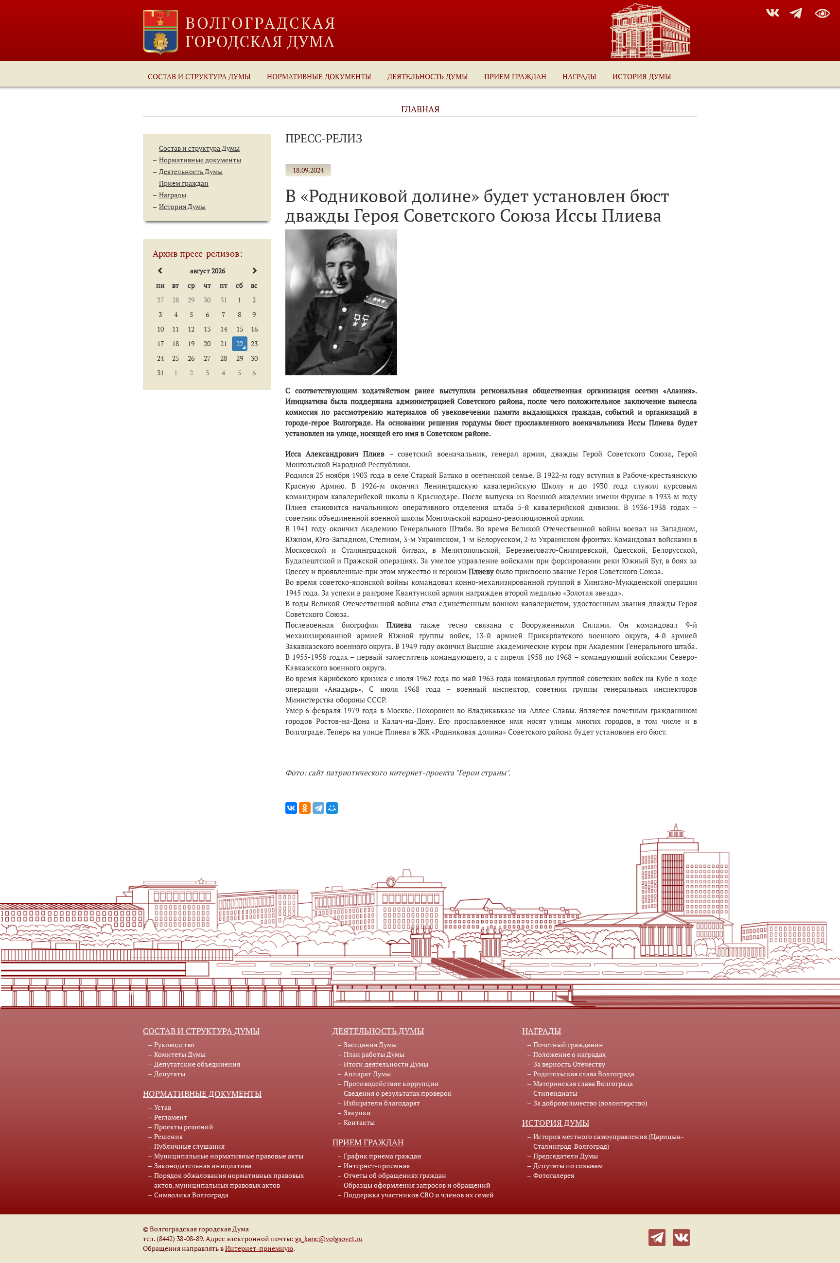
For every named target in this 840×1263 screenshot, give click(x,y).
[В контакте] (681, 1236)
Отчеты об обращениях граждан (395, 1175)
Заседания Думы (370, 1044)
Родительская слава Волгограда (583, 1073)
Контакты (359, 1122)
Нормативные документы (319, 76)
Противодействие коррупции (391, 1083)
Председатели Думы (565, 1155)
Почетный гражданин (568, 1044)
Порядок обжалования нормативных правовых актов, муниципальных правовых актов (229, 1180)
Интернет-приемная (377, 1165)
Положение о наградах (569, 1054)
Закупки (357, 1112)
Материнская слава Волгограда (583, 1083)
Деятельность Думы (427, 76)
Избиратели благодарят (382, 1102)
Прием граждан (515, 76)
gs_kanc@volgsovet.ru (329, 1238)
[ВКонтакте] (291, 808)
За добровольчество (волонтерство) (590, 1102)
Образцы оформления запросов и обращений (417, 1185)
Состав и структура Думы (199, 76)
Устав (162, 1107)
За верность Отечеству (569, 1064)
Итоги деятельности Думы (386, 1064)
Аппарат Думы (367, 1073)
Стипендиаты (555, 1093)
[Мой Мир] (332, 808)
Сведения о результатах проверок (398, 1093)
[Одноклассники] (305, 808)
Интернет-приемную (259, 1248)
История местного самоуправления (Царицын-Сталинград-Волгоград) (608, 1141)
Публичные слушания (189, 1146)
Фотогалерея (553, 1175)
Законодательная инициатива (202, 1165)
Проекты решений (183, 1126)
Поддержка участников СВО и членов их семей (419, 1194)
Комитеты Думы (180, 1054)
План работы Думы (374, 1054)
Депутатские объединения (197, 1064)
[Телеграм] (656, 1236)
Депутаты (169, 1073)
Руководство (174, 1044)
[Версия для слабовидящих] (822, 11)
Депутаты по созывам (568, 1165)
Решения (168, 1136)
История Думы (641, 76)
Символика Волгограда (191, 1194)
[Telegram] (318, 808)
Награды (579, 76)
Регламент (170, 1117)
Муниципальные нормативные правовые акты (228, 1155)
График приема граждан (382, 1155)
